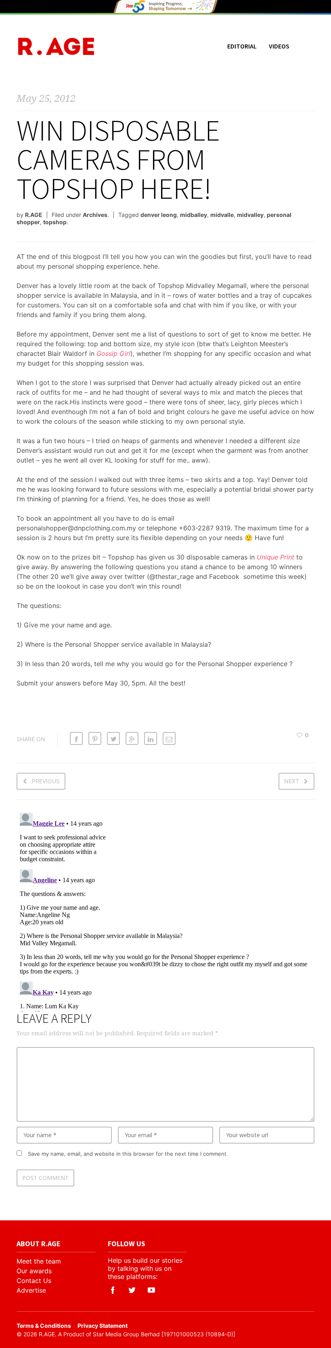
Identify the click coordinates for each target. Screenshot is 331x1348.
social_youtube (151, 1290)
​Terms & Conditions (44, 1325)
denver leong (158, 214)
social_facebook (112, 1290)
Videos (279, 46)
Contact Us (34, 1280)
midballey (193, 214)
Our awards (34, 1271)
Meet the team (39, 1261)
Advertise (31, 1290)
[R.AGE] (56, 46)
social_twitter (132, 1290)
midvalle (222, 214)
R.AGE (33, 214)
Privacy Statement (103, 1325)
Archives (95, 214)
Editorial (242, 46)
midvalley (250, 214)
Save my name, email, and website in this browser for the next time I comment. (128, 1153)
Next (291, 781)
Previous (46, 781)
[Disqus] (165, 911)
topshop (55, 222)
